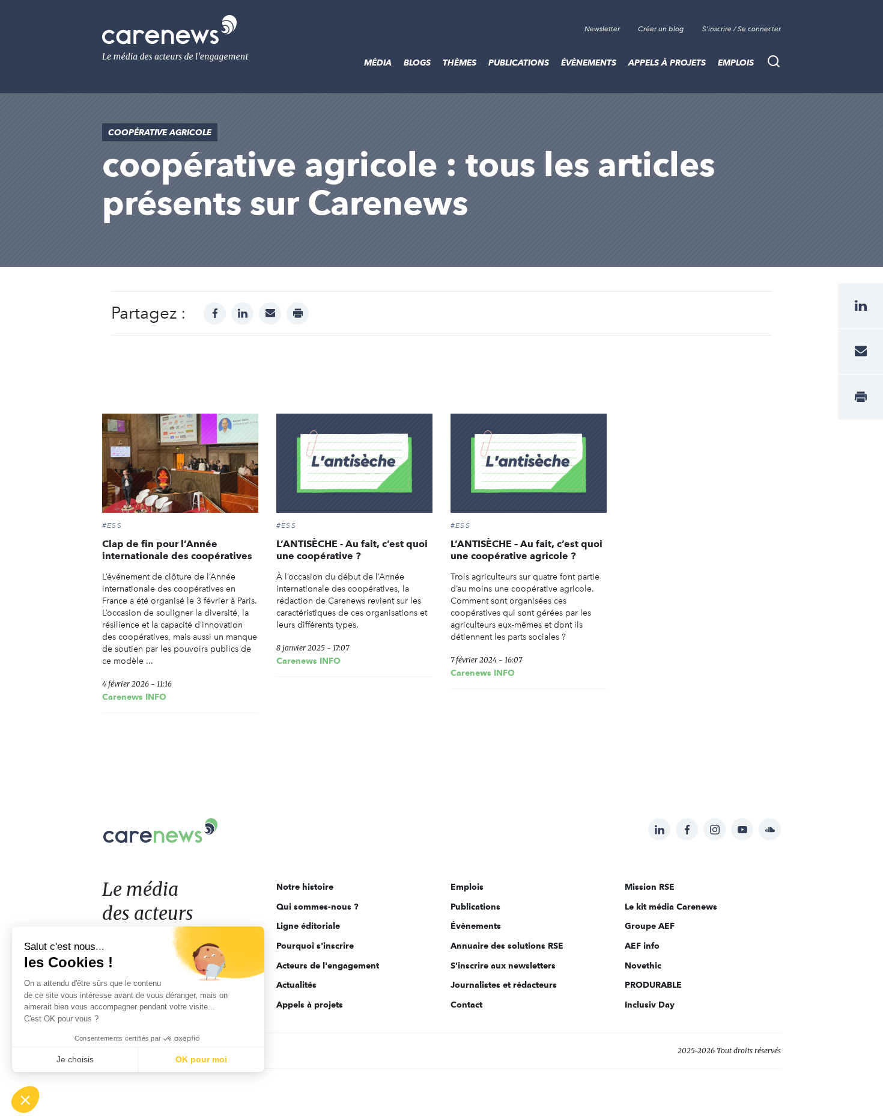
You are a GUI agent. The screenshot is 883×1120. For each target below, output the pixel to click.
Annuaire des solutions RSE (507, 945)
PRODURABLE (653, 985)
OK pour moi (201, 1059)
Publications (518, 62)
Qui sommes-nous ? (317, 906)
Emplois (736, 62)
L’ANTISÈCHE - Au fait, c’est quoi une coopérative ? (352, 550)
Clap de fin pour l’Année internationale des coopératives (177, 550)
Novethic (643, 965)
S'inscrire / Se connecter (741, 29)
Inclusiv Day (650, 1004)
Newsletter (602, 29)
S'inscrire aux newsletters (503, 965)
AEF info (642, 945)
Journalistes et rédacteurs (504, 985)
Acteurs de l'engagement (327, 965)
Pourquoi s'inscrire (315, 945)
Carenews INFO (134, 697)
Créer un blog (661, 29)
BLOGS (417, 62)
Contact (466, 1004)
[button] (25, 1099)
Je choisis (75, 1059)
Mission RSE (650, 887)
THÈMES (459, 62)
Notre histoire (304, 887)
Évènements (588, 62)
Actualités (296, 985)
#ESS (112, 525)
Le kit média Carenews (671, 906)
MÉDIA (378, 62)
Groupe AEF (650, 926)
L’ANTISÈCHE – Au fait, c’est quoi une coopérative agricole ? (526, 550)
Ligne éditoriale (308, 926)
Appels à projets (667, 62)
